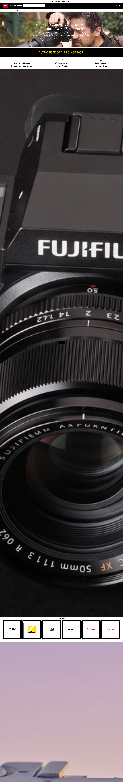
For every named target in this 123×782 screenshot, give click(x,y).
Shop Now (61, 342)
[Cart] (119, 5)
